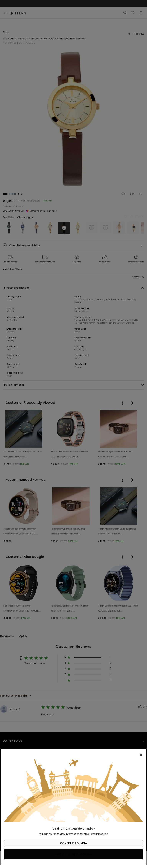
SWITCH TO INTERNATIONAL (73, 854)
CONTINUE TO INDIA (73, 843)
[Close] (73, 753)
